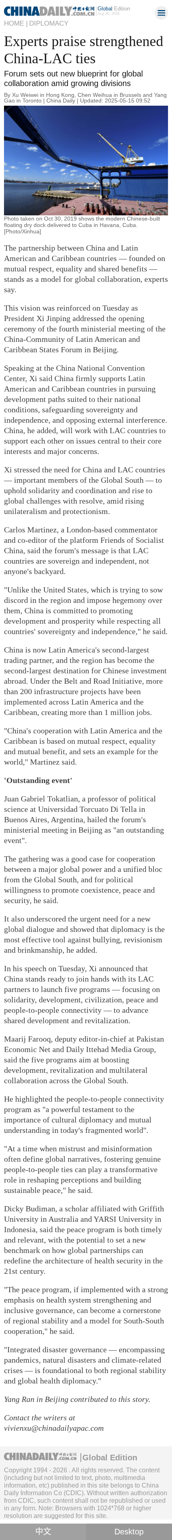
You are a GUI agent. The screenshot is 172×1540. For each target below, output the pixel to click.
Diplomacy (48, 23)
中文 (43, 1531)
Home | (16, 23)
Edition (114, 9)
